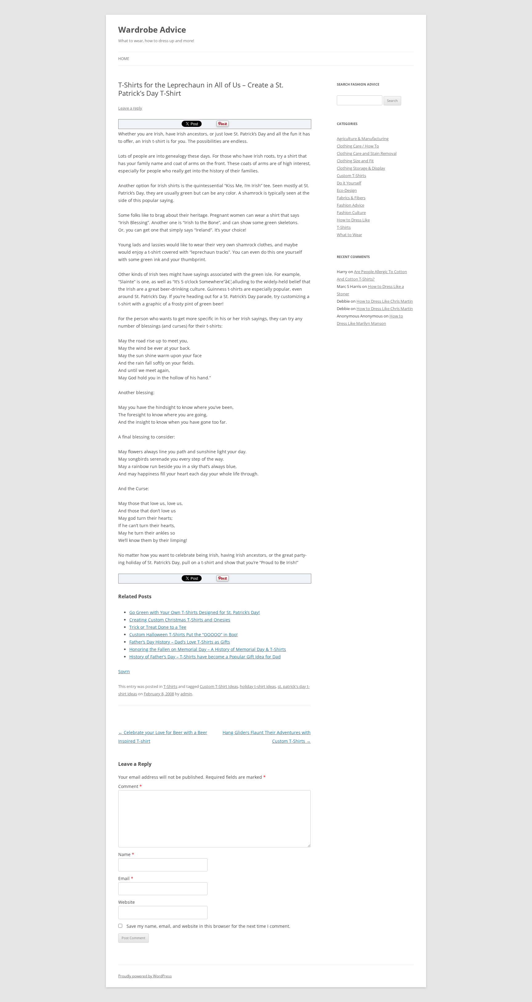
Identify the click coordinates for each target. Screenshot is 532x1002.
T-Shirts (170, 686)
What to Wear (349, 234)
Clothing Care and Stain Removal (367, 153)
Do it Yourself (349, 183)
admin (186, 694)
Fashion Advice (350, 205)
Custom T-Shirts (351, 175)
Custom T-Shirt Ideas (219, 686)
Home (123, 58)
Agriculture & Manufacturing (363, 138)
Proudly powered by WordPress (145, 976)
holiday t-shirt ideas (258, 686)
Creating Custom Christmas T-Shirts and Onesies (179, 620)
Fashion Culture (351, 212)
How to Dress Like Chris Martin (385, 301)
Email (125, 878)
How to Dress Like (353, 220)
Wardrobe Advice (152, 29)
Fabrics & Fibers (351, 197)
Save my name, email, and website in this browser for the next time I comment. (208, 926)
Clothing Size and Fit (355, 161)
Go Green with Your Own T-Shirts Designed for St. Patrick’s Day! (194, 612)
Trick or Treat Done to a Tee (157, 627)
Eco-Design (347, 190)
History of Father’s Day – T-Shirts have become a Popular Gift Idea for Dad (205, 657)
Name (126, 854)
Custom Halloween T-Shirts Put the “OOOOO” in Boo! (183, 634)
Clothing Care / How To (358, 146)
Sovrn (124, 671)
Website (126, 902)
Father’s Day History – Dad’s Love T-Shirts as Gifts (179, 642)
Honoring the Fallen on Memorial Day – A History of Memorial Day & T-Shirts (207, 649)
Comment (130, 786)
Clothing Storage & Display (361, 168)
